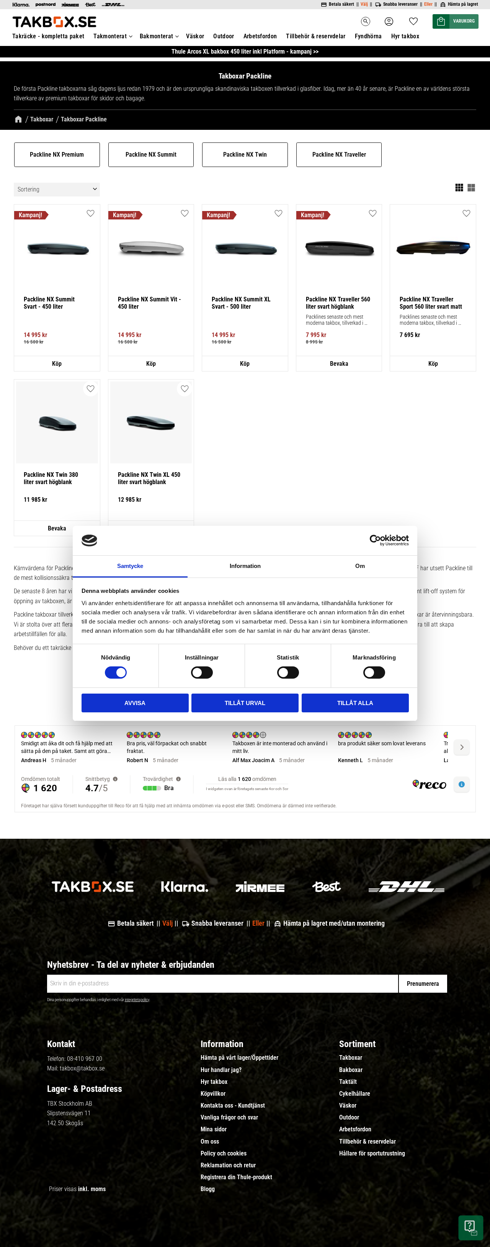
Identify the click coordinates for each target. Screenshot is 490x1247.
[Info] (57, 363)
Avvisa (134, 703)
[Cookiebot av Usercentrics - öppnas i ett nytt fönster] (375, 540)
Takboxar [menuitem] (350, 1057)
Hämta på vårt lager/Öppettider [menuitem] (239, 1057)
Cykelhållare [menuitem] (354, 1093)
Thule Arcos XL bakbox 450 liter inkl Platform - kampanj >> (245, 51)
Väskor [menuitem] (195, 36)
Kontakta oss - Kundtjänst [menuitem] (233, 1105)
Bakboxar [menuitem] (351, 1070)
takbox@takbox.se (82, 1068)
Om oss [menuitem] (210, 1141)
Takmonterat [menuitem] (110, 36)
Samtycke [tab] (130, 566)
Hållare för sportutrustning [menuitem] (372, 1153)
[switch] (202, 672)
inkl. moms (92, 1189)
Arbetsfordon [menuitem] (260, 36)
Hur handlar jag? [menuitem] (221, 1070)
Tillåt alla (355, 703)
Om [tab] (360, 566)
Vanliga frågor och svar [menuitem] (229, 1117)
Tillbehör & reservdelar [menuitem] (315, 36)
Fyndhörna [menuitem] (368, 36)
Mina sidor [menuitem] (214, 1129)
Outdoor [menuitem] (223, 36)
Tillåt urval (245, 703)
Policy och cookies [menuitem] (224, 1153)
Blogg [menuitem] (208, 1189)
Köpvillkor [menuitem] (213, 1093)
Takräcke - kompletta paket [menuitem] (48, 36)
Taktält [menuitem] (348, 1081)
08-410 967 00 (84, 1058)
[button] (413, 19)
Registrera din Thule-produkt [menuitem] (236, 1177)
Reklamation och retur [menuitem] (228, 1165)
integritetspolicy (137, 999)
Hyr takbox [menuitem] (405, 36)
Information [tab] (245, 566)
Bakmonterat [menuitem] (156, 36)
